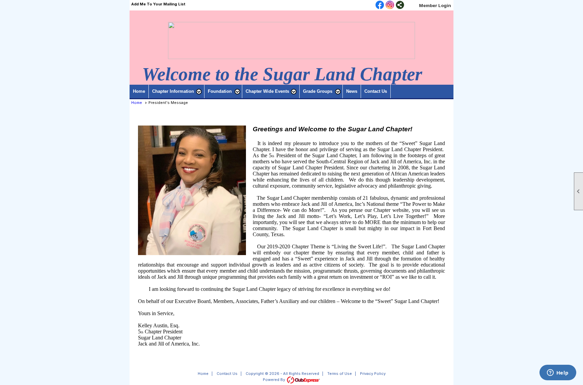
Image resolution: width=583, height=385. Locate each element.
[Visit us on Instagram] (390, 5)
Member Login (435, 5)
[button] (176, 91)
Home (139, 91)
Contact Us (375, 91)
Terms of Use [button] (339, 373)
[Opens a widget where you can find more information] (557, 373)
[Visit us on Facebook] (380, 5)
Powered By (274, 379)
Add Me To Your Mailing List (158, 4)
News (351, 91)
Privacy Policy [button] (373, 373)
